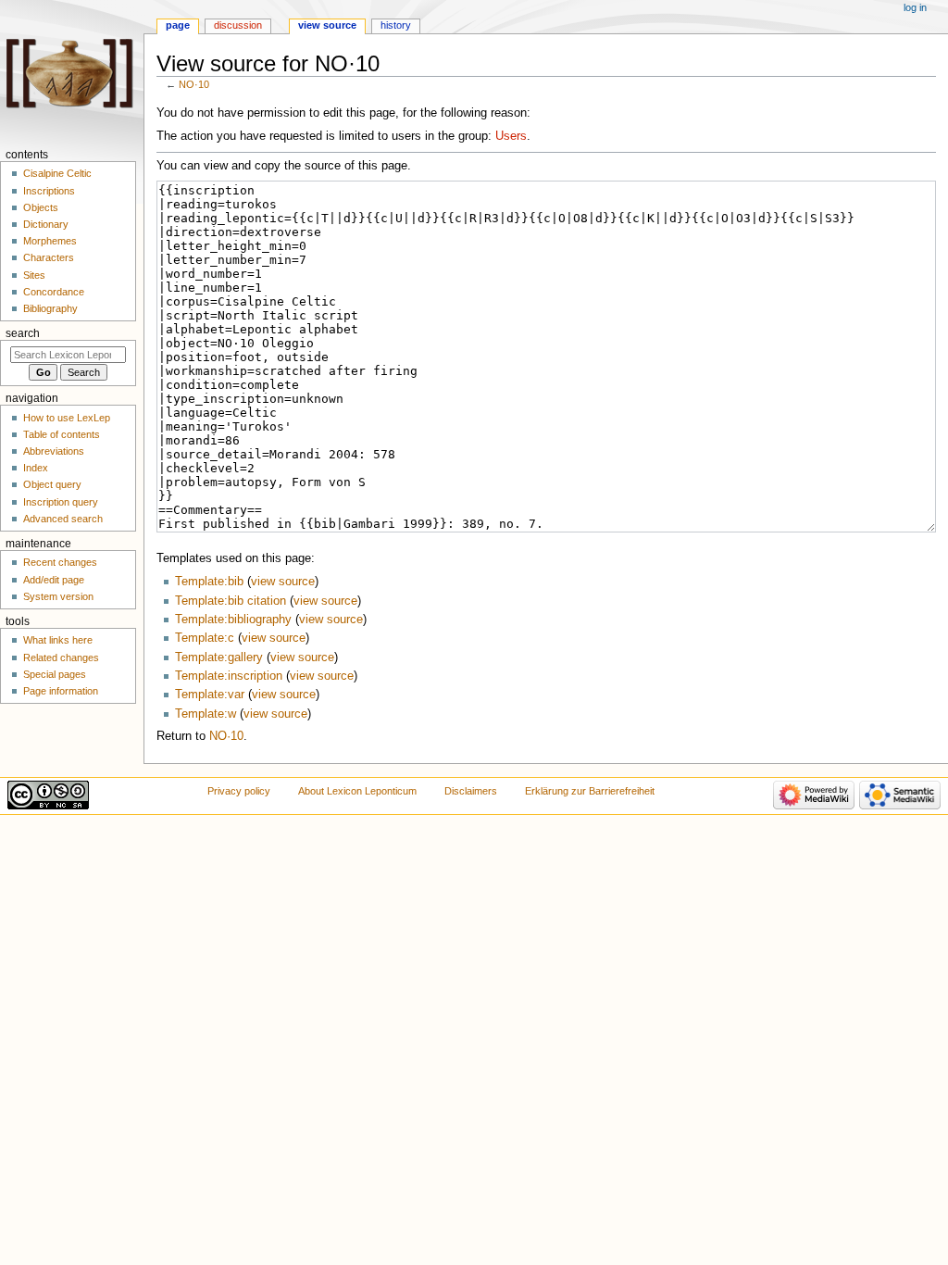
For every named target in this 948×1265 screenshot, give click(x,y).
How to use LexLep (66, 417)
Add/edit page (53, 579)
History (395, 25)
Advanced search (63, 518)
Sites (34, 275)
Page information (60, 690)
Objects (40, 207)
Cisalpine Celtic (57, 173)
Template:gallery (219, 657)
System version (58, 596)
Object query (52, 484)
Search (23, 333)
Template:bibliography (233, 619)
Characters (48, 257)
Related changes (61, 657)
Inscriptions (49, 190)
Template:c (204, 638)
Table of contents (61, 434)
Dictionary (46, 224)
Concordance (53, 291)
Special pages (54, 674)
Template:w (205, 714)
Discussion (238, 25)
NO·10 (194, 84)
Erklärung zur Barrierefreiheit (590, 790)
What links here (58, 639)
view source (283, 581)
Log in (915, 7)
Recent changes (60, 562)
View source (327, 25)
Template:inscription (228, 676)
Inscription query (60, 501)
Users (511, 136)
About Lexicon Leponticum (357, 790)
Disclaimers (470, 790)
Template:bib (209, 581)
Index (35, 467)
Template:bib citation (230, 601)
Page (178, 25)
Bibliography (50, 308)
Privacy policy (238, 790)
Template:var (209, 694)
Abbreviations (53, 451)
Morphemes (50, 240)
